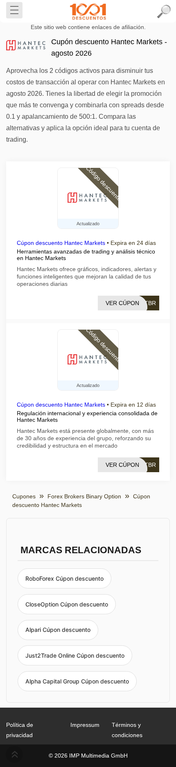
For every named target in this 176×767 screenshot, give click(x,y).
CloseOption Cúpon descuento (66, 604)
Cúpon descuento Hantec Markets (61, 243)
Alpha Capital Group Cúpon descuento (77, 681)
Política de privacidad (19, 730)
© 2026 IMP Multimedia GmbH (88, 755)
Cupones (24, 496)
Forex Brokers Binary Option (84, 496)
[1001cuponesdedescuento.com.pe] (88, 11)
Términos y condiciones (127, 730)
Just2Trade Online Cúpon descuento (74, 655)
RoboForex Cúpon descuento (64, 578)
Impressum (84, 725)
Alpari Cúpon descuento (57, 629)
